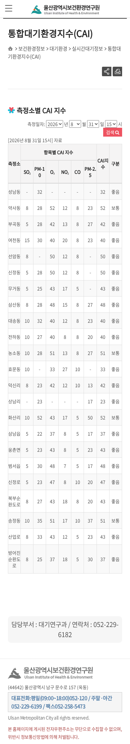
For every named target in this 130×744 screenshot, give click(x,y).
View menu (9, 9)
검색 (110, 132)
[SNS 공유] (106, 71)
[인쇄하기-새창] (117, 71)
